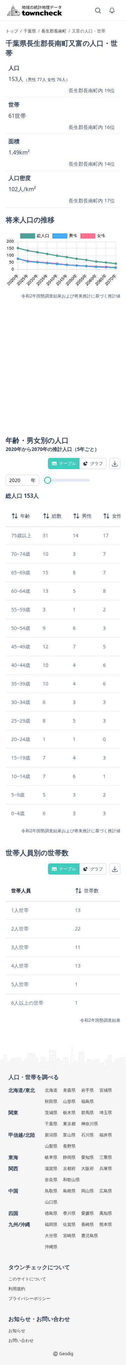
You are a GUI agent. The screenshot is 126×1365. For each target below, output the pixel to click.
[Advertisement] (63, 365)
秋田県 (51, 1101)
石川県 (87, 1135)
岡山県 (87, 1191)
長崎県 (87, 1224)
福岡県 (51, 1224)
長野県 (69, 1146)
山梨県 (51, 1146)
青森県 (69, 1090)
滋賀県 (51, 1168)
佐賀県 (69, 1224)
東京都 (69, 1124)
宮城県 (105, 1090)
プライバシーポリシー (29, 1298)
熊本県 (105, 1224)
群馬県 (87, 1112)
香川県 (69, 1213)
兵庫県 (105, 1168)
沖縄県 (51, 1247)
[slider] (47, 480)
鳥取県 (51, 1191)
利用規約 (16, 1289)
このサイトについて (27, 1279)
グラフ (96, 463)
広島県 (105, 1191)
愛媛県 (87, 1213)
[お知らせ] (112, 10)
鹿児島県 (89, 1235)
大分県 (51, 1235)
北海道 (51, 1090)
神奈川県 (89, 1124)
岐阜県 (51, 1157)
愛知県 (87, 1157)
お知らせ (16, 1331)
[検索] (98, 10)
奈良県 (51, 1180)
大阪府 (87, 1168)
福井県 (105, 1135)
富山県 (69, 1135)
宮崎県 (69, 1235)
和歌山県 (71, 1180)
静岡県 (69, 1157)
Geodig (66, 1354)
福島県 (87, 1101)
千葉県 (51, 1124)
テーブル (67, 463)
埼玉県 (105, 1112)
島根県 (69, 1191)
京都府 (69, 1168)
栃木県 (69, 1112)
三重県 (105, 1157)
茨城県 (51, 1112)
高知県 (105, 1213)
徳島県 (51, 1213)
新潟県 (51, 1135)
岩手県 (87, 1090)
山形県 (69, 1101)
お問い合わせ (21, 1340)
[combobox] (22, 480)
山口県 (51, 1202)
